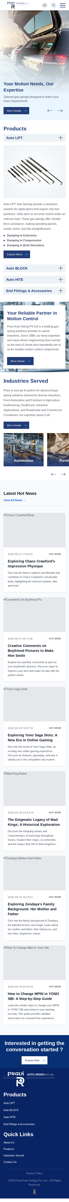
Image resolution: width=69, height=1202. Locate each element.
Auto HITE (10, 1117)
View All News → (15, 500)
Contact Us (10, 1161)
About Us (9, 1142)
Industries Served (14, 1155)
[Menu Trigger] (61, 5)
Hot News (55, 554)
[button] (60, 110)
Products (9, 1148)
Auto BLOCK (11, 1110)
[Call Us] (53, 5)
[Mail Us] (45, 5)
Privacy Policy (34, 1173)
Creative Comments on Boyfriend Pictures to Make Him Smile (31, 651)
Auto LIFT (9, 1102)
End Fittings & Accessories (19, 1124)
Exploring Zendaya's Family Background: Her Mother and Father (32, 909)
